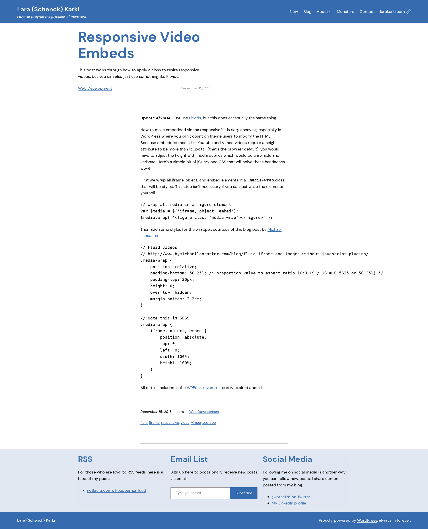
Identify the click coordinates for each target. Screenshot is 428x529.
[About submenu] (330, 11)
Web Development (95, 88)
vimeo (196, 422)
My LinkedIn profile (289, 503)
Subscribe (244, 493)
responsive (170, 422)
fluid (144, 422)
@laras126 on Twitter (291, 497)
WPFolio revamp (202, 387)
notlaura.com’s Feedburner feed (116, 490)
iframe (154, 422)
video (185, 422)
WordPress (367, 520)
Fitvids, (195, 118)
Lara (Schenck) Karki (36, 520)
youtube (209, 422)
